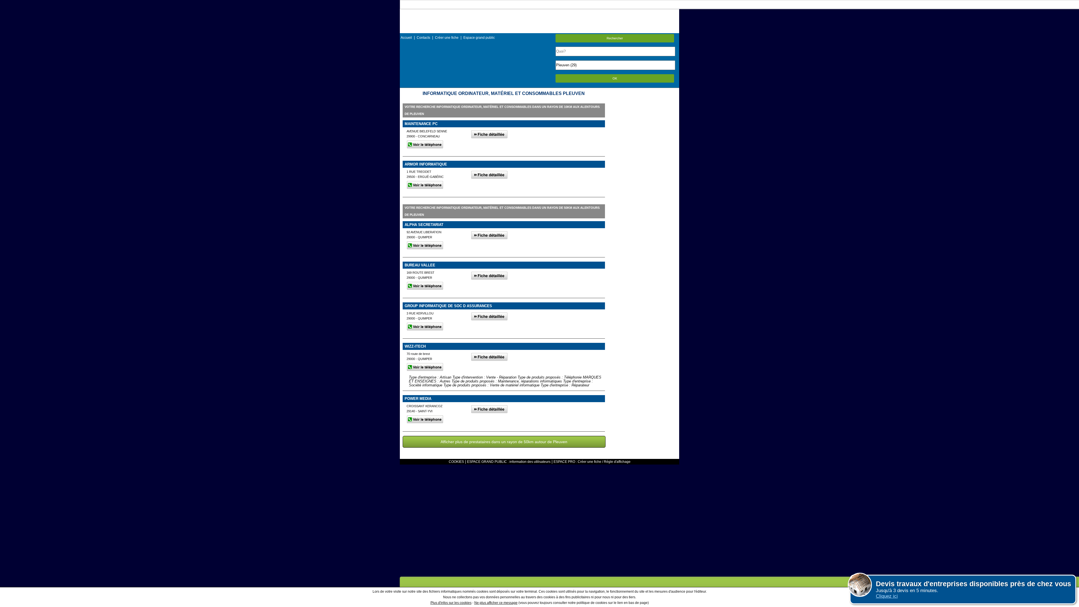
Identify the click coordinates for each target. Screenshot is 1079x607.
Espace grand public (479, 38)
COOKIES (456, 462)
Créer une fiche (447, 38)
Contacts (423, 38)
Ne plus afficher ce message (496, 603)
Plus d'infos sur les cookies (451, 603)
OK (615, 78)
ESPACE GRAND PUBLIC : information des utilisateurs (508, 462)
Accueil (406, 38)
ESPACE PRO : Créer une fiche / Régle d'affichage (592, 462)
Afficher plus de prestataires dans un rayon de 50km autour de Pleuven (504, 442)
